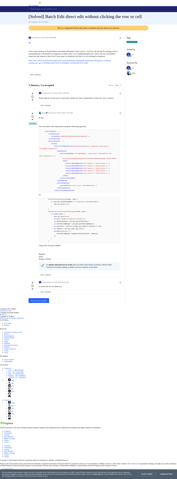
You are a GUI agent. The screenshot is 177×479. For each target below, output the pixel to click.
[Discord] (9, 396)
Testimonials (8, 361)
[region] (88, 474)
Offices (6, 442)
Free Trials (7, 323)
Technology (8, 433)
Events (6, 351)
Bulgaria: (16, 376)
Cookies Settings (166, 474)
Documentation (9, 336)
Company (7, 431)
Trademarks (134, 464)
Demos (6, 334)
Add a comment (35, 74)
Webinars (7, 343)
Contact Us (7, 368)
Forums (6, 340)
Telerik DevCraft (5, 311)
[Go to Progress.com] (6, 424)
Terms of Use (8, 469)
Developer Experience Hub (13, 332)
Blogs (6, 341)
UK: (15, 372)
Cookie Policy (96, 474)
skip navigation (33, 5)
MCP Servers (4, 318)
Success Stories (9, 359)
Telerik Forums (35, 9)
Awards (6, 435)
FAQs (6, 352)
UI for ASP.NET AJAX (49, 9)
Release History (9, 338)
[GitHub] (9, 394)
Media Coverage (9, 438)
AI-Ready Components (16, 318)
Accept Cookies (146, 474)
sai (32, 37)
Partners (6, 347)
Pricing (6, 325)
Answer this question (39, 301)
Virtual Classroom (10, 349)
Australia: (17, 377)
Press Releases (9, 437)
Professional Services (11, 345)
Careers (6, 440)
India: (16, 374)
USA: (16, 370)
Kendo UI (3, 314)
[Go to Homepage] (40, 5)
